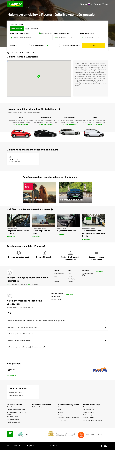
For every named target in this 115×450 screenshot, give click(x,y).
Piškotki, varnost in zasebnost (39, 446)
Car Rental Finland (25, 53)
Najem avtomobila (12, 53)
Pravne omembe (24, 446)
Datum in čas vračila (87, 33)
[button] (38, 76)
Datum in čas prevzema (62, 33)
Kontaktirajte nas (55, 446)
